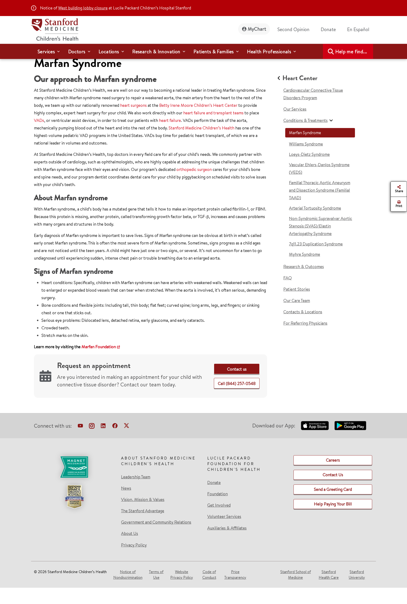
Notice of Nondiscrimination (127, 574)
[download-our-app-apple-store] (315, 425)
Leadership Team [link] (135, 477)
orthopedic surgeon (194, 169)
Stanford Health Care (329, 574)
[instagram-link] (91, 427)
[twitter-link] (126, 427)
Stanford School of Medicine (295, 574)
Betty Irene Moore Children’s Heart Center (198, 105)
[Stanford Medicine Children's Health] (54, 29)
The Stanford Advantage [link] (142, 511)
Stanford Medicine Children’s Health (201, 128)
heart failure (170, 120)
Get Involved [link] (219, 505)
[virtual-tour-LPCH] (80, 427)
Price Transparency (235, 574)
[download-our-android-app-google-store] (350, 425)
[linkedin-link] (103, 427)
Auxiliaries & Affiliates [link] (227, 528)
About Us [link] (129, 533)
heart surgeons (133, 105)
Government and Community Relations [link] (156, 522)
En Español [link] (358, 29)
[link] (360, 29)
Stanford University (357, 574)
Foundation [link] (217, 494)
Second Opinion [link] (293, 29)
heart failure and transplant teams (213, 113)
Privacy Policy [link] (134, 545)
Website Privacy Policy (181, 574)
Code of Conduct (209, 574)
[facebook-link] (115, 427)
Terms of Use (156, 574)
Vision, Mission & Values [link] (142, 499)
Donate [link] (328, 29)
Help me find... (351, 51)
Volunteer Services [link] (224, 516)
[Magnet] (74, 467)
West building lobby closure (83, 8)
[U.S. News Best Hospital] (74, 497)
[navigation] (203, 51)
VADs (39, 120)
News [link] (126, 488)
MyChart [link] (257, 29)
